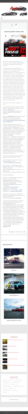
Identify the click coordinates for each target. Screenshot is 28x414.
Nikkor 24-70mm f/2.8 (18, 386)
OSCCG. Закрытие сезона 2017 (15, 339)
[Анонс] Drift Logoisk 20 (13, 352)
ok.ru (10, 198)
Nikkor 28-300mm (6, 386)
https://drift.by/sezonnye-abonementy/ (12, 162)
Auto (14, 8)
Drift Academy (6, 390)
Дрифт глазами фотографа (14, 320)
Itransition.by (13, 183)
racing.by (12, 191)
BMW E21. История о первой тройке (16, 365)
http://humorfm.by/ (15, 187)
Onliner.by (6, 185)
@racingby (18, 198)
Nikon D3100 (15, 390)
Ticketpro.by (8, 120)
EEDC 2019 (14, 270)
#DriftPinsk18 (21, 62)
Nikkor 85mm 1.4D (6, 382)
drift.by (20, 189)
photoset (5, 384)
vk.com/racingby (10, 110)
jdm (4, 388)
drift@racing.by (18, 191)
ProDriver (11, 388)
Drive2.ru (13, 384)
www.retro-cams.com (14, 412)
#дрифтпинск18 (6, 226)
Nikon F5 (5, 392)
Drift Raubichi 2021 (12, 346)
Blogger (16, 399)
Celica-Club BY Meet (12, 358)
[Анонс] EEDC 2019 (14, 295)
